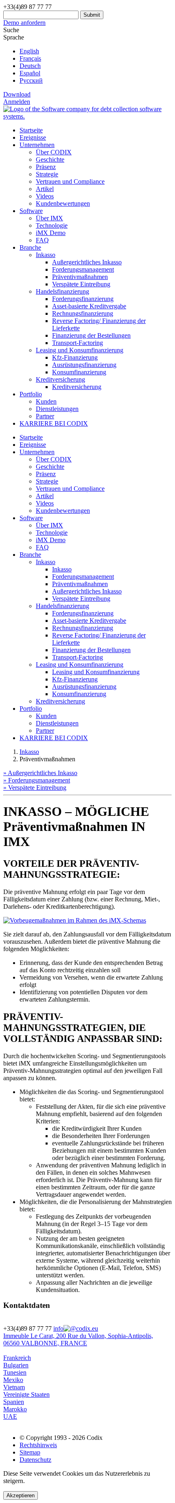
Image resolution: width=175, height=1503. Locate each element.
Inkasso (45, 561)
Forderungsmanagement (83, 269)
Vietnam (14, 1387)
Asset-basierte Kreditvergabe (89, 306)
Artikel (45, 188)
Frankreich (17, 1357)
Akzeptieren (21, 1495)
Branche (30, 247)
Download (17, 94)
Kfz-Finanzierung (75, 357)
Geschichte (50, 159)
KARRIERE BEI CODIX (54, 423)
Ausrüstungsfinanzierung (84, 364)
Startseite (31, 130)
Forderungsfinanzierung (83, 298)
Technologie (52, 225)
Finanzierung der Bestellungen (91, 335)
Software (31, 210)
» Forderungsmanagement (36, 780)
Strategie (47, 174)
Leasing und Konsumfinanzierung (79, 664)
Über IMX (49, 218)
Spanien (13, 1401)
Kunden (46, 401)
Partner (45, 416)
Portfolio (31, 394)
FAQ (42, 240)
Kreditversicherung (76, 386)
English (29, 51)
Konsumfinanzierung (79, 372)
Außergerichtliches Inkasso (87, 262)
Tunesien (14, 1372)
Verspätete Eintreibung (81, 284)
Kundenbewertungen (63, 203)
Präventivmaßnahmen (80, 276)
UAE (10, 1416)
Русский (31, 80)
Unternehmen (37, 144)
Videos (45, 196)
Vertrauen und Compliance (70, 181)
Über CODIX (54, 152)
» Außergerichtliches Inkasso (40, 772)
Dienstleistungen (57, 408)
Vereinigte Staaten (26, 1394)
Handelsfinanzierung (62, 605)
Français (30, 58)
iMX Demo (51, 232)
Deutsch (30, 65)
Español (30, 73)
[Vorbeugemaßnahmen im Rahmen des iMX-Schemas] (74, 920)
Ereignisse (33, 137)
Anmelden (16, 101)
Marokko (15, 1409)
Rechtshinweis (38, 1444)
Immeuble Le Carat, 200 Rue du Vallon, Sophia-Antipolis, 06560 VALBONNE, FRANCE (78, 1339)
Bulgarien (15, 1365)
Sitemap (30, 1452)
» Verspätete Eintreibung (34, 787)
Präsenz (46, 166)
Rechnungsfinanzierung (82, 313)
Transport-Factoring (77, 342)
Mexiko (13, 1379)
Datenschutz (35, 1459)
